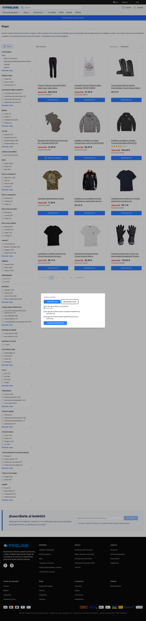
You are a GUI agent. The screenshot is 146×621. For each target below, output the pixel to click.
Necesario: (50, 308)
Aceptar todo (52, 302)
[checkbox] (44, 308)
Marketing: (50, 318)
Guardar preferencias (55, 323)
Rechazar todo (69, 302)
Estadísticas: (50, 313)
